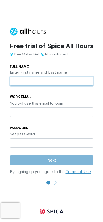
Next (51, 160)
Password (19, 128)
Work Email (20, 97)
